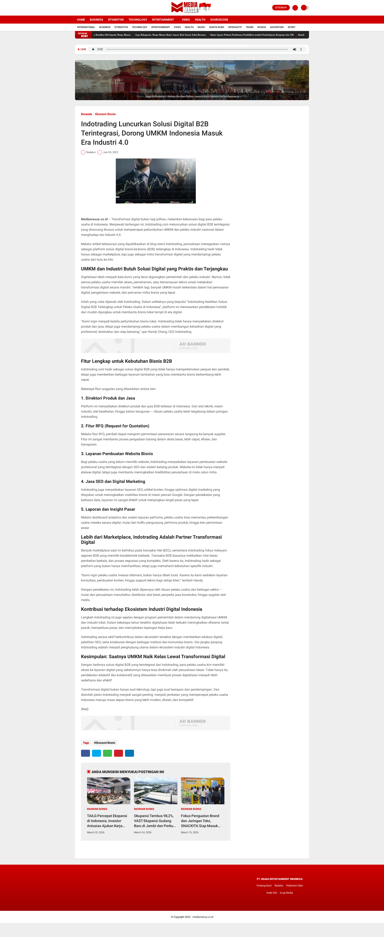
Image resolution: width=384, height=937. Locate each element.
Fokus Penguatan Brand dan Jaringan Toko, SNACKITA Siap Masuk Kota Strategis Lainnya (200, 821)
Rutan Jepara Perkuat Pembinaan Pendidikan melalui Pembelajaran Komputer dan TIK (221, 35)
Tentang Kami (264, 885)
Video (186, 19)
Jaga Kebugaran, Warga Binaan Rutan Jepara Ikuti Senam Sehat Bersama (140, 35)
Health (200, 19)
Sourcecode (219, 19)
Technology (138, 19)
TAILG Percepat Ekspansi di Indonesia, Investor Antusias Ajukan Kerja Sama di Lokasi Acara (107, 821)
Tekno (249, 27)
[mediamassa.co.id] (192, 13)
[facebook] (76, 8)
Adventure (277, 27)
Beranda (86, 114)
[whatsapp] (107, 753)
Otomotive (116, 19)
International (86, 27)
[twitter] (81, 8)
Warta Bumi (216, 27)
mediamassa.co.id (202, 916)
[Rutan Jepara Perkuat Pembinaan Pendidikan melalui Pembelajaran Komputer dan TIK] (192, 99)
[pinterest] (118, 753)
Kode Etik (272, 892)
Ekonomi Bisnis (105, 114)
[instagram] (87, 8)
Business (96, 19)
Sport (291, 27)
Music (201, 27)
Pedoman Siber (294, 885)
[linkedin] (129, 753)
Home (81, 19)
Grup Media (286, 892)
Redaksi (279, 885)
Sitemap (281, 7)
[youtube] (92, 8)
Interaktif (235, 27)
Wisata (261, 27)
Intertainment (163, 19)
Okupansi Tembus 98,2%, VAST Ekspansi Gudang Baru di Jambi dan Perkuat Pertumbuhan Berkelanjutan (155, 821)
